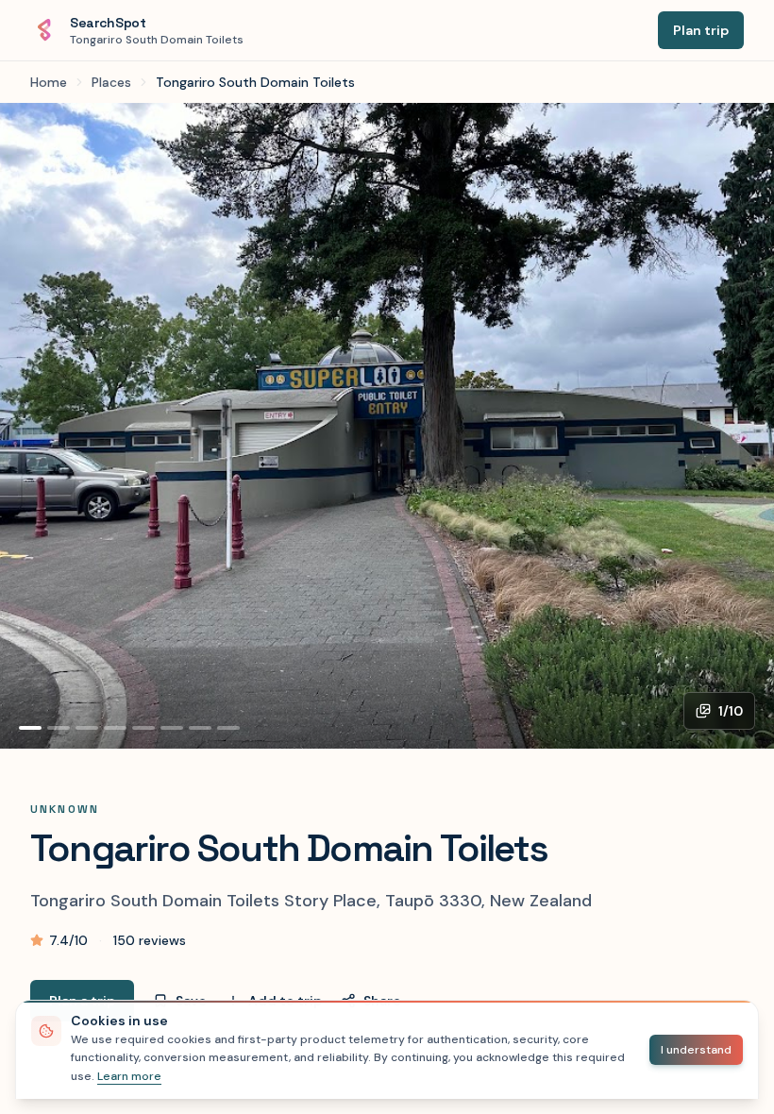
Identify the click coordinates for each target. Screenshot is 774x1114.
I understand (696, 1049)
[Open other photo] (387, 426)
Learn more (129, 1076)
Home (48, 82)
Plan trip (701, 30)
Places (111, 82)
